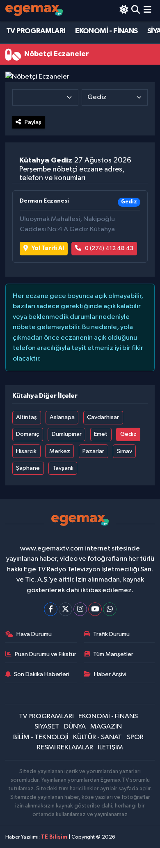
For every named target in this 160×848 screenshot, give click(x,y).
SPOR (135, 737)
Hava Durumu (34, 634)
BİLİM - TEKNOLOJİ (41, 737)
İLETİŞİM (110, 747)
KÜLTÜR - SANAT (97, 737)
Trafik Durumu (111, 634)
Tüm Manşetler (113, 654)
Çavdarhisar (103, 417)
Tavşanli (63, 468)
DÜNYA (75, 726)
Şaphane (28, 468)
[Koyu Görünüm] (123, 10)
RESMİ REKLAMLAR (65, 747)
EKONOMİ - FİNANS (106, 31)
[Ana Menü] (147, 10)
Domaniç (27, 434)
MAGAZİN (106, 726)
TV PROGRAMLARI (36, 31)
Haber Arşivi (110, 674)
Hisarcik (26, 451)
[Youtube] (95, 609)
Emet (100, 434)
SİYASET (46, 726)
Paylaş (33, 122)
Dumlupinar (67, 434)
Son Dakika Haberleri (41, 674)
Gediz (128, 434)
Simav (124, 451)
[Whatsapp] (110, 609)
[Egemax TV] (34, 10)
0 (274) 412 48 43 (109, 248)
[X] (65, 609)
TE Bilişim (54, 837)
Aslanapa (62, 417)
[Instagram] (80, 609)
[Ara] (135, 10)
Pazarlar (93, 451)
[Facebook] (50, 609)
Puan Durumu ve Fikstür (45, 654)
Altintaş (26, 417)
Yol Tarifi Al (48, 248)
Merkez (59, 451)
